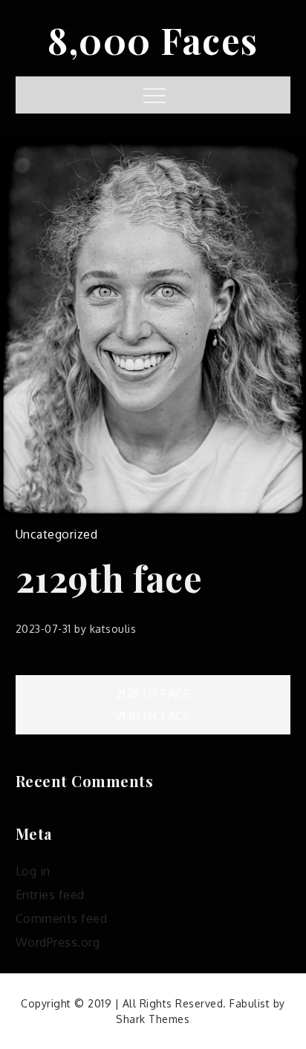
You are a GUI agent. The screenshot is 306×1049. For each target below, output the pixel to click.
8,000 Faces (153, 40)
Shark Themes (152, 1019)
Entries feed (50, 894)
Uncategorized (57, 534)
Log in (33, 871)
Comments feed (62, 918)
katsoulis (113, 628)
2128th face (153, 693)
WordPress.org (58, 942)
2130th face (153, 715)
